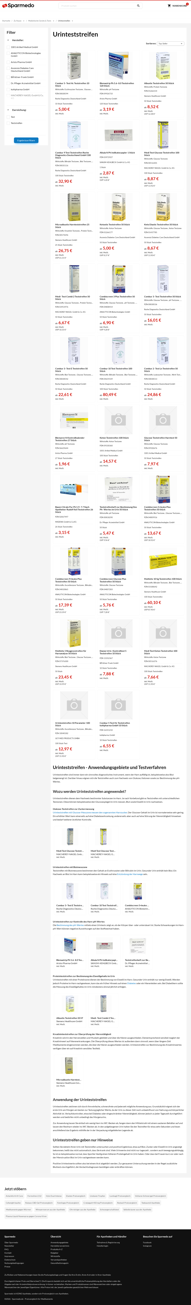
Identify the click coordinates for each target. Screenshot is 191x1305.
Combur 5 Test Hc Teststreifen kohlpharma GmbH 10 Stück (115, 724)
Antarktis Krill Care (14, 1196)
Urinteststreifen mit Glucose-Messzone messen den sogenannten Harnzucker (90, 812)
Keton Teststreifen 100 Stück (114, 437)
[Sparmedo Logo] (18, 6)
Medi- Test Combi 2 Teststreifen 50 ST (103, 1018)
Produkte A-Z (57, 1249)
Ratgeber (54, 1253)
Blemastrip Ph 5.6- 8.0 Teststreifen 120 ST (70, 960)
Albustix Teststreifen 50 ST (69, 1018)
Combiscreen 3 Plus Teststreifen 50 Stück (117, 297)
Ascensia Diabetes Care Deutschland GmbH (22, 69)
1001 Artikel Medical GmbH (24, 47)
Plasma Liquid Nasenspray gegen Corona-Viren (26, 1216)
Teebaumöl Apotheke (151, 1203)
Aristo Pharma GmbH (21, 62)
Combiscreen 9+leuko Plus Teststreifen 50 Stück (68, 580)
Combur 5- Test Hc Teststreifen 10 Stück (72, 84)
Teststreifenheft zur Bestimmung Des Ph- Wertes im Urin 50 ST (137, 960)
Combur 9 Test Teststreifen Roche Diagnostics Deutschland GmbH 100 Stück (73, 155)
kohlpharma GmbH (20, 89)
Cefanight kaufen (13, 1203)
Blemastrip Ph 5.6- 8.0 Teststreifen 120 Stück (117, 84)
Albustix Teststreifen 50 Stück (159, 83)
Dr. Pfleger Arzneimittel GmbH (25, 83)
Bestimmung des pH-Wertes (70, 925)
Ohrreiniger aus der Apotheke (82, 1209)
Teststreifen (16, 123)
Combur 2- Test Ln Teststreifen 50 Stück (161, 369)
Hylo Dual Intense (54, 1196)
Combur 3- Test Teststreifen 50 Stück (162, 296)
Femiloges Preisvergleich (68, 1203)
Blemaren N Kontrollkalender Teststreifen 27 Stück (70, 439)
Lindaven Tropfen (97, 1196)
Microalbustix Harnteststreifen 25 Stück (72, 225)
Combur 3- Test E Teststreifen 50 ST (70, 905)
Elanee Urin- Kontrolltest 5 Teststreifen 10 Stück (113, 652)
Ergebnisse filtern (26, 140)
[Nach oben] (183, 1297)
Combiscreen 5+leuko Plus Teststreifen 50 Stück (157, 508)
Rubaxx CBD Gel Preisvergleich (39, 1203)
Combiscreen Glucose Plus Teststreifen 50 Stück (113, 580)
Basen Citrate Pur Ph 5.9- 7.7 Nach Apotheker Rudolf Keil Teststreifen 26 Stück (74, 509)
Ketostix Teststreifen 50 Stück (115, 224)
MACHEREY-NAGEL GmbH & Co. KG (27, 96)
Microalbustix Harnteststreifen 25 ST (69, 1079)
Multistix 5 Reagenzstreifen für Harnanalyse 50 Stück (70, 652)
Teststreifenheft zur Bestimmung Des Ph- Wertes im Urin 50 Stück (118, 508)
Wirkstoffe (55, 1256)
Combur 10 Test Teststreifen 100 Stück (116, 369)
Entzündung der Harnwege (130, 874)
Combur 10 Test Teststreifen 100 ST (104, 905)
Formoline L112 (34, 1196)
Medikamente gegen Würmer (18, 1209)
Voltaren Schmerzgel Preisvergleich (150, 1196)
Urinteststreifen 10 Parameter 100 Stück (72, 724)
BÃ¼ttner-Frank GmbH (22, 77)
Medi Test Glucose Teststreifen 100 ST (103, 851)
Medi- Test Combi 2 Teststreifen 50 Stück (72, 297)
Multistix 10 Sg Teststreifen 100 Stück (163, 578)
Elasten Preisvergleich (75, 1196)
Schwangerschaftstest (109, 1209)
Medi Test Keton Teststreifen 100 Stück (160, 652)
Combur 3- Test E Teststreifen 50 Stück (71, 369)
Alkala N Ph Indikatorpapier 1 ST (104, 960)
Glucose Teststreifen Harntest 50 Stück (160, 439)
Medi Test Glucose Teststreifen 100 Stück (161, 153)
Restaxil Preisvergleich (127, 1203)
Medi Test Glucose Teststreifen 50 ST (70, 851)
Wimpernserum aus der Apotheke (50, 1209)
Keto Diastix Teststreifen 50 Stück (161, 224)
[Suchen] (137, 5)
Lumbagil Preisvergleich (120, 1196)
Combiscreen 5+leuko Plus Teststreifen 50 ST (137, 905)
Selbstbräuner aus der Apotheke (137, 1209)
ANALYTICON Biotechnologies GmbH (26, 54)
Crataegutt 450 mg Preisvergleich (98, 1203)
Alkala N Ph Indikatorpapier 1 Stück (117, 152)
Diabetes (131, 983)
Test (13, 116)
